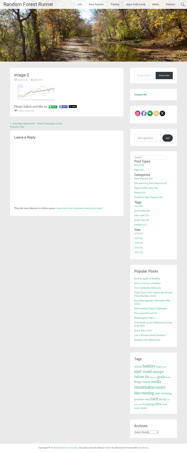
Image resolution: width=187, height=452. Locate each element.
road (168, 400)
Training (115, 4)
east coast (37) (141, 215)
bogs (159, 366)
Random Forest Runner (28, 4)
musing (147, 393)
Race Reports (96, 4)
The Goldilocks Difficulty (147, 288)
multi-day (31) (141, 220)
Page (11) (138, 169)
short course (138, 405)
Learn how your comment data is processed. (79, 208)
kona (168, 377)
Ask (168, 138)
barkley (149, 366)
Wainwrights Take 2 (145, 317)
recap (162, 399)
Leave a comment (25, 111)
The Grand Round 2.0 (145, 313)
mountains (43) (142, 210)
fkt (147, 377)
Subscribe (164, 75)
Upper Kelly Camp (135, 4)
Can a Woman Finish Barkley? (150, 335)
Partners (170, 4)
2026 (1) (138, 233)
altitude (138, 366)
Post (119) (139, 165)
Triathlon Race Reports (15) (148, 197)
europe (158, 372)
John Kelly (38, 80)
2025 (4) (138, 238)
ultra (158, 404)
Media (155, 4)
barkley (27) (140, 224)
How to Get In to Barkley (147, 283)
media (156, 382)
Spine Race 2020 (143, 330)
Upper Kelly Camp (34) (146, 187)
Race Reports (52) (143, 178)
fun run (153, 377)
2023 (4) (138, 247)
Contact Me (140, 94)
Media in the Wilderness (147, 339)
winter (143, 408)
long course (142, 382)
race (154, 398)
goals (161, 377)
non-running (163, 393)
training (148, 404)
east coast (143, 371)
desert (164, 367)
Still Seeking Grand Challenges (150, 308)
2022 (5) (138, 252)
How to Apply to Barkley (147, 278)
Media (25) (139, 192)
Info (80, 4)
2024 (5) (138, 242)
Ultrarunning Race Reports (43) (150, 183)
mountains (144, 387)
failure (139, 377)
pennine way (142, 399)
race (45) (138, 206)
